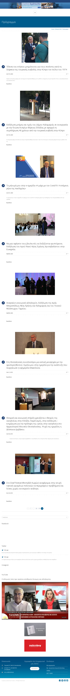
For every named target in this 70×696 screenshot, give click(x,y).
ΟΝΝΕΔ (48, 670)
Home (52, 29)
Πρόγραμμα (65, 29)
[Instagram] (67, 680)
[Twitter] (62, 680)
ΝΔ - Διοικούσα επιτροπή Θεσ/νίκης (56, 668)
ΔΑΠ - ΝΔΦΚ (50, 673)
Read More (9, 84)
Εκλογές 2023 (58, 29)
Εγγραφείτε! (35, 668)
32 (36, 508)
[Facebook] (60, 680)
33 (39, 508)
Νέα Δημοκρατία (51, 665)
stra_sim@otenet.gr (9, 672)
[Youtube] (65, 680)
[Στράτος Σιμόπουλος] (35, 6)
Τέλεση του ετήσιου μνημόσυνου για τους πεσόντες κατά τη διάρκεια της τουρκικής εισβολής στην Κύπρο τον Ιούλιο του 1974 (36, 68)
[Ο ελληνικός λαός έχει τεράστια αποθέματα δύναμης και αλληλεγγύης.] (35, 600)
